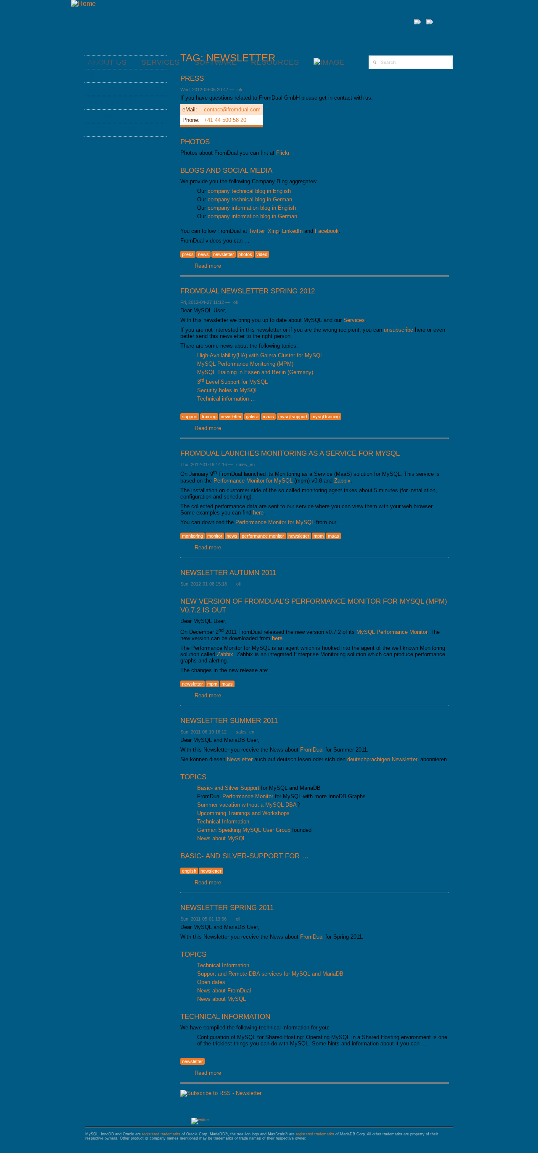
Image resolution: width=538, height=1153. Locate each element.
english (189, 870)
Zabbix (342, 481)
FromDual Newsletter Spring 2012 (247, 291)
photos (245, 254)
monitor (214, 535)
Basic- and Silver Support (228, 788)
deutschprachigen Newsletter (382, 759)
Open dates (211, 982)
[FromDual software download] (329, 62)
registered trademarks (161, 1134)
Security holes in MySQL (227, 390)
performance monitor (263, 535)
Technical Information (223, 821)
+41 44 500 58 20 (225, 120)
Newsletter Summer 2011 (229, 720)
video (261, 254)
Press (192, 78)
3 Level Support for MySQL (232, 382)
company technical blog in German (250, 199)
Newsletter (240, 759)
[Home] (83, 3)
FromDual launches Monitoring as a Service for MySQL (290, 453)
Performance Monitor (247, 796)
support (190, 416)
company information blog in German (252, 216)
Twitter (256, 231)
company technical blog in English (249, 191)
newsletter (223, 254)
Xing (273, 231)
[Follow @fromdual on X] (200, 1120)
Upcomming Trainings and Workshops (243, 813)
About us (106, 62)
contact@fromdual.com (232, 109)
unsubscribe (398, 330)
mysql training (325, 416)
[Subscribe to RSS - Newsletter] (220, 1093)
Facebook (327, 231)
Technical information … (226, 399)
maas (268, 416)
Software (215, 62)
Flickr (283, 153)
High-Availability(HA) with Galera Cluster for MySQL (260, 355)
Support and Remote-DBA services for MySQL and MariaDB (270, 974)
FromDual (312, 750)
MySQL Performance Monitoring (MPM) (245, 364)
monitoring (192, 535)
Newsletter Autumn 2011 (228, 572)
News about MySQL (221, 838)
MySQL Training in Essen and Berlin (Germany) (255, 372)
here (258, 512)
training (209, 416)
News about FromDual (224, 990)
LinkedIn (292, 231)
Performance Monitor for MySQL (253, 481)
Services (354, 320)
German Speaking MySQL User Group (243, 830)
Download (108, 116)
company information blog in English (252, 208)
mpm (319, 535)
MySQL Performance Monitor (391, 632)
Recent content (120, 129)
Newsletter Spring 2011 (227, 907)
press (188, 254)
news (203, 254)
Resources (275, 62)
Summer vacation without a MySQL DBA (247, 805)
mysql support (292, 416)
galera (252, 416)
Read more (208, 266)
